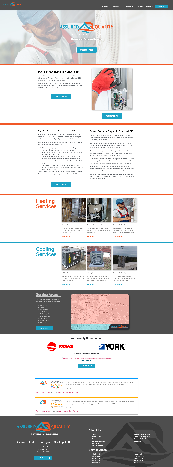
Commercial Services (141, 439)
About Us (105, 6)
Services (116, 6)
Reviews (140, 6)
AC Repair (95, 443)
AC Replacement (97, 445)
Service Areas (96, 437)
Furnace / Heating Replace (142, 437)
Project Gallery (129, 6)
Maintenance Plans (98, 441)
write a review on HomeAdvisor (68, 392)
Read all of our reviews (43, 392)
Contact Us (149, 6)
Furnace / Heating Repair (142, 434)
